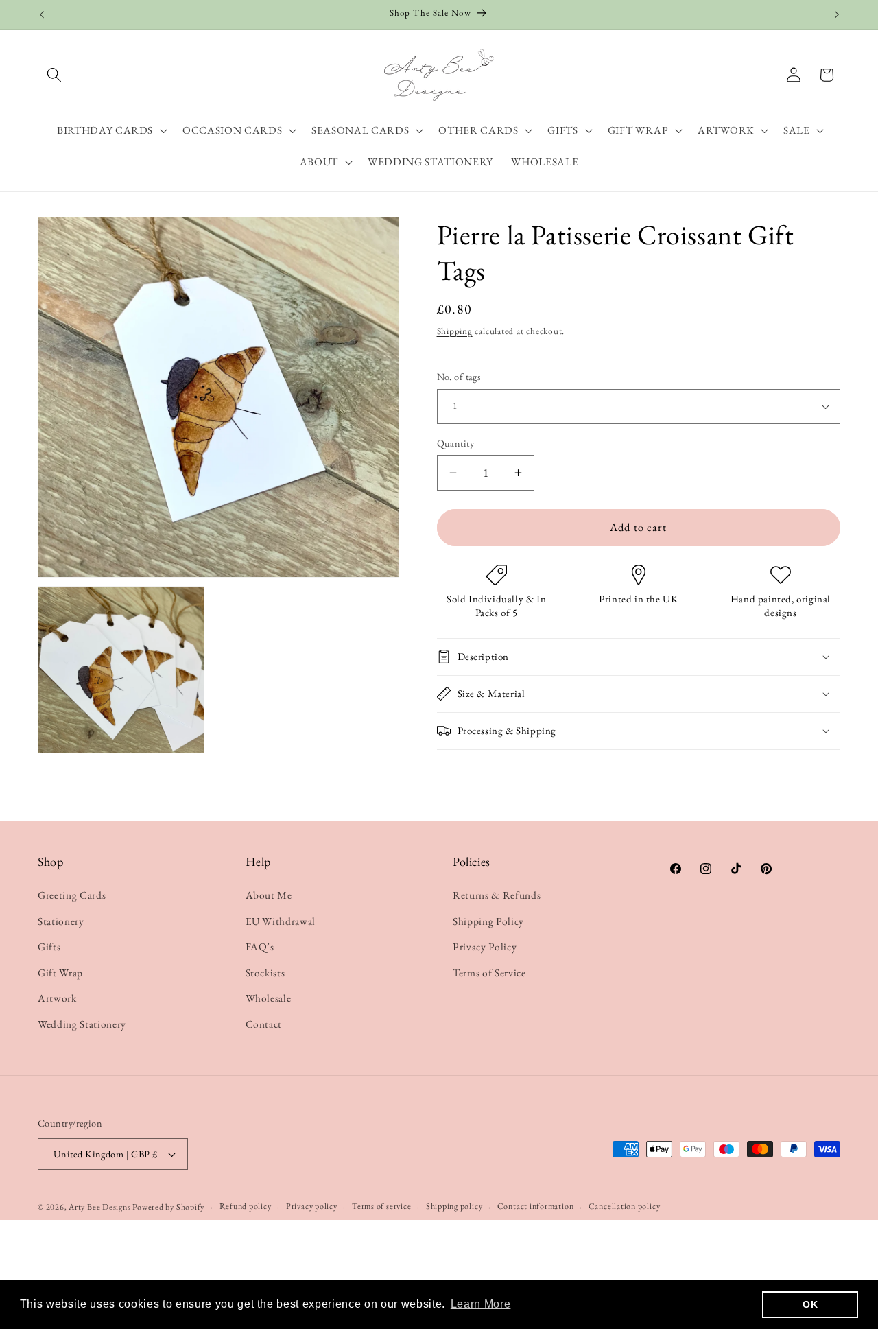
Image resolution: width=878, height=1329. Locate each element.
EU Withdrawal (281, 921)
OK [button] (810, 1304)
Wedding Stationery (82, 1024)
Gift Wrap (60, 972)
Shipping (455, 331)
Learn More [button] (481, 1304)
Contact (264, 1024)
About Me (269, 895)
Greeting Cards (72, 895)
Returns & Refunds (497, 895)
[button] (54, 74)
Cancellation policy (625, 1206)
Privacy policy (311, 1206)
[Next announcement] (837, 14)
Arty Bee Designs (100, 1206)
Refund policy (246, 1206)
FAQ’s (260, 946)
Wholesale (269, 998)
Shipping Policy (488, 921)
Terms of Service (489, 972)
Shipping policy (454, 1206)
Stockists (265, 972)
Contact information (535, 1206)
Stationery (61, 921)
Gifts (49, 946)
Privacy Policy (485, 946)
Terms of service (381, 1206)
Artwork (57, 998)
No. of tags (459, 377)
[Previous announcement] (42, 14)
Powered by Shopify (168, 1206)
